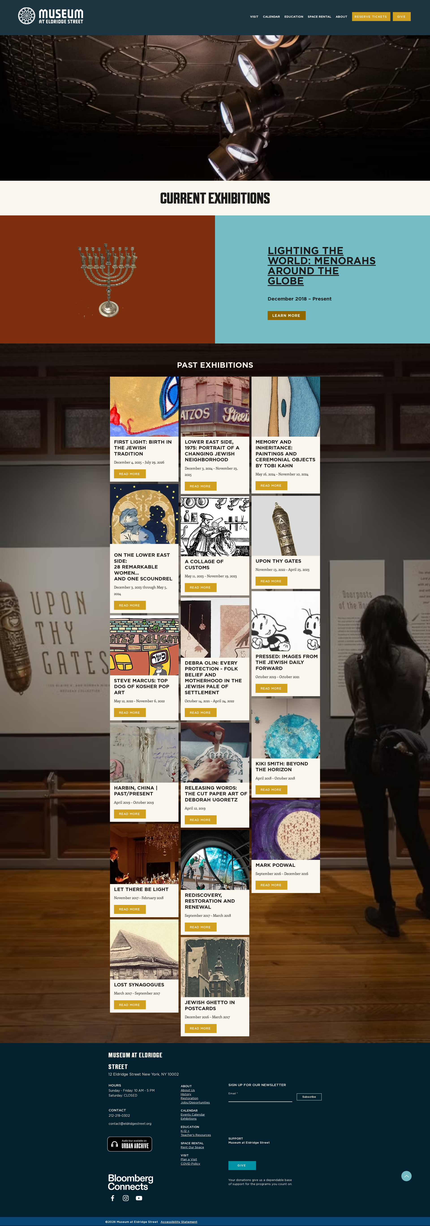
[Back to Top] (406, 1176)
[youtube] (139, 1198)
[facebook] (112, 1198)
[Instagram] (126, 1198)
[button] (254, 16)
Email (232, 1093)
